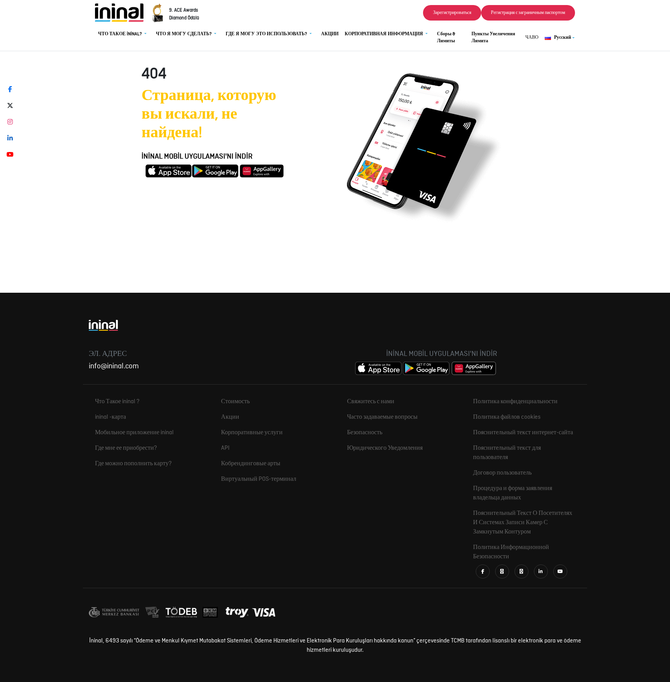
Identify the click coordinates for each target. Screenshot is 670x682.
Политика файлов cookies (506, 417)
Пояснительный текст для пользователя (507, 452)
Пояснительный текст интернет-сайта (523, 433)
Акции (230, 417)
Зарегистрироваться (452, 12)
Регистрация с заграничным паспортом (528, 12)
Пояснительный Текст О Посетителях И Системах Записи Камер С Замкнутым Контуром (522, 522)
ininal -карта (110, 417)
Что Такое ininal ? (117, 402)
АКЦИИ (329, 34)
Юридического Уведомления (385, 448)
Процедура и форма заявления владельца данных (512, 493)
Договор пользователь (502, 473)
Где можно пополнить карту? (133, 464)
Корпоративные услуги (252, 433)
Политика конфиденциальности (515, 402)
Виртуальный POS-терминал (258, 479)
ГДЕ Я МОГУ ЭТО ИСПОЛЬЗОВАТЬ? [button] (267, 34)
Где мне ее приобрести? (126, 448)
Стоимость (235, 402)
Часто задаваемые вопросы (382, 417)
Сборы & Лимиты (446, 37)
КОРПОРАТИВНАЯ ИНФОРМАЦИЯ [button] (384, 34)
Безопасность (364, 433)
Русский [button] (562, 37)
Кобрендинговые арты (250, 464)
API (225, 448)
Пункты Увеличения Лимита (493, 37)
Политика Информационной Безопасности (511, 552)
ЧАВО (532, 37)
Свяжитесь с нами (370, 402)
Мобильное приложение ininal (134, 433)
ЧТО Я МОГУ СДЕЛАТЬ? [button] (184, 34)
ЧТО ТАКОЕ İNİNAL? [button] (120, 34)
